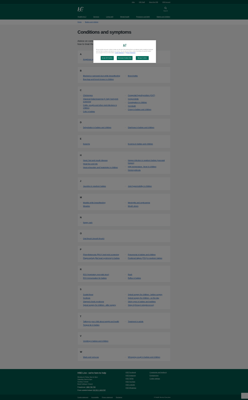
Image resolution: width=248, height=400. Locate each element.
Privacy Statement (130, 52)
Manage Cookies (142, 58)
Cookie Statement (119, 52)
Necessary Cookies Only (125, 58)
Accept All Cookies (107, 58)
